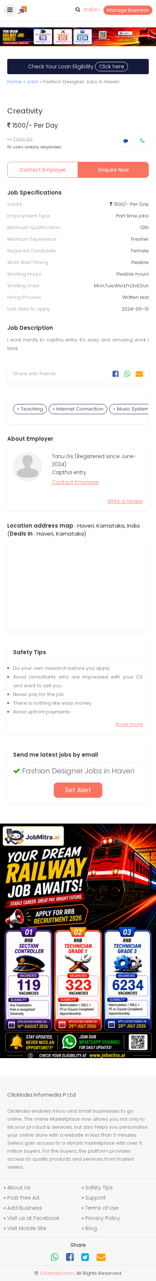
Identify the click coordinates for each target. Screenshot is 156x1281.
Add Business (24, 1208)
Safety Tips (99, 1187)
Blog (91, 1228)
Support (95, 1197)
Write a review (125, 501)
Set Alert (78, 790)
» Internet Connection (78, 408)
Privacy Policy (102, 1218)
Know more (129, 724)
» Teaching (30, 408)
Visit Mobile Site (26, 1228)
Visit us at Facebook (33, 1218)
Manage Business (128, 10)
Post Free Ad (23, 1197)
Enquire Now (113, 169)
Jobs (32, 81)
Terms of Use (102, 1208)
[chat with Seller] (125, 141)
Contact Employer (43, 169)
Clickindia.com (57, 1273)
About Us (18, 1187)
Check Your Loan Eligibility (76, 66)
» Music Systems (132, 408)
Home (14, 81)
